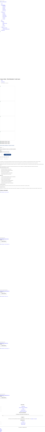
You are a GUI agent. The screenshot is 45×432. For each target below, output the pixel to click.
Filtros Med (4, 8)
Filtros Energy (4, 9)
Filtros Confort (4, 10)
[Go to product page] (22, 214)
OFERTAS (4, 12)
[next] (44, 145)
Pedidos (3, 24)
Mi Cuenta (2, 21)
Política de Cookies (23, 424)
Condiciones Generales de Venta (23, 411)
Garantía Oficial (3, 30)
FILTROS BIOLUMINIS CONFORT (5, 151)
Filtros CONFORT (5, 16)
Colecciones (4, 17)
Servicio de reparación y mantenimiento (23, 407)
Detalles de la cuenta (5, 23)
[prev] (43, 145)
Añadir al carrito (7, 154)
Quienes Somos (23, 406)
